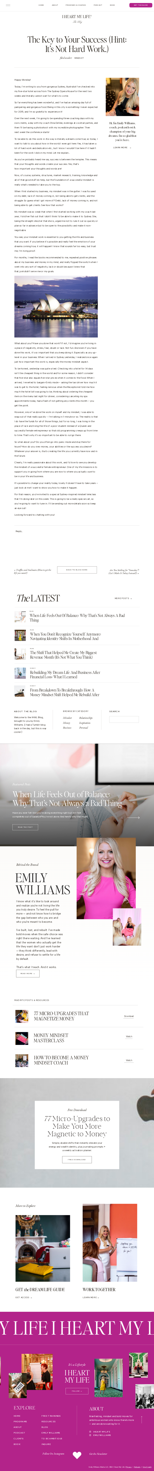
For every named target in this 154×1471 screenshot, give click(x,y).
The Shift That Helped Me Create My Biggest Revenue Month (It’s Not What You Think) (63, 655)
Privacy (129, 1467)
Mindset (79, 58)
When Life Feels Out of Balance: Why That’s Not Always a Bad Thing (77, 617)
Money (33, 668)
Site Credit (147, 1467)
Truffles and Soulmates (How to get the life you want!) (32, 571)
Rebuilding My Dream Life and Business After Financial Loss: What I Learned (65, 674)
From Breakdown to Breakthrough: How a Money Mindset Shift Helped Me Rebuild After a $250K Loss (64, 694)
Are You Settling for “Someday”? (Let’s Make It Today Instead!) (124, 572)
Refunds (137, 1467)
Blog (32, 611)
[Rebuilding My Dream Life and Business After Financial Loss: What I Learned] (20, 673)
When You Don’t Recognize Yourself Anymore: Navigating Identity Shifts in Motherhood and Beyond (65, 638)
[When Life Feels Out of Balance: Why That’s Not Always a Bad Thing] (20, 616)
